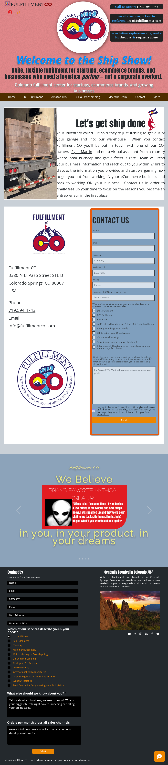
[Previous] (18, 510)
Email (95, 243)
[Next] (149, 510)
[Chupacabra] (88, 558)
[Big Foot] (82, 558)
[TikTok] (135, 634)
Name (96, 230)
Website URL (99, 267)
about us (126, 37)
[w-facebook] (152, 634)
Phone (96, 279)
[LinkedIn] (146, 634)
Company (98, 255)
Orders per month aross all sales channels (38, 722)
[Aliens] (85, 558)
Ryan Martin (81, 151)
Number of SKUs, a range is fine (109, 292)
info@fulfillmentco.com (144, 20)
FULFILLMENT (27, 4)
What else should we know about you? (35, 693)
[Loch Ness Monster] (79, 558)
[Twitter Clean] (158, 634)
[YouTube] (129, 634)
